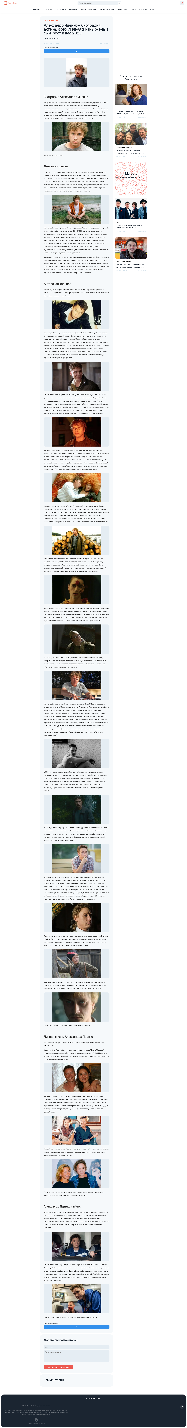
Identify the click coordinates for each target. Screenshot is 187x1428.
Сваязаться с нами (92, 1398)
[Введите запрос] (99, 3)
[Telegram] (182, 3)
